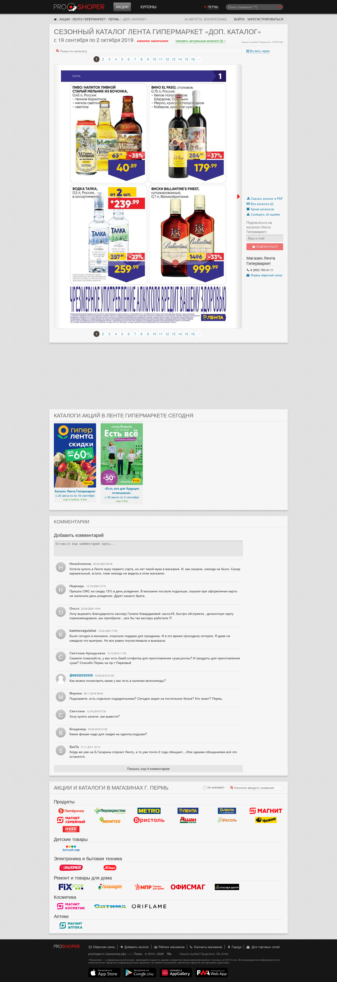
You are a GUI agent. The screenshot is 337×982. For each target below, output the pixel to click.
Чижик (265, 819)
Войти (239, 19)
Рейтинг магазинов (171, 947)
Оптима (110, 906)
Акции (122, 6)
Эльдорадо (71, 867)
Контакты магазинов (207, 947)
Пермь (113, 19)
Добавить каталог (136, 947)
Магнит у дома (265, 810)
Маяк (71, 829)
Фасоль (226, 819)
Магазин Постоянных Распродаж (149, 886)
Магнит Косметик (71, 906)
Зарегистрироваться (265, 19)
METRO (149, 810)
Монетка (110, 819)
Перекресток (110, 810)
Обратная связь (103, 947)
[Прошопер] (55, 19)
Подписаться (267, 246)
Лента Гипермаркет (89, 19)
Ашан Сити (187, 819)
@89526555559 (81, 675)
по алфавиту (215, 787)
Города (236, 947)
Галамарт (110, 886)
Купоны (148, 6)
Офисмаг (187, 886)
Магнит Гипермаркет (71, 819)
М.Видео (110, 867)
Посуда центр (226, 886)
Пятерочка (71, 810)
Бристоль (149, 819)
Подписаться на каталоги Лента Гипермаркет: (259, 227)
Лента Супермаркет (226, 810)
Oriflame (149, 906)
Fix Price (71, 886)
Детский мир (71, 848)
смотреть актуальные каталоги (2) (200, 41)
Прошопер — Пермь (79, 7)
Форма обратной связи (266, 275)
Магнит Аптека (71, 925)
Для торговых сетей (264, 947)
